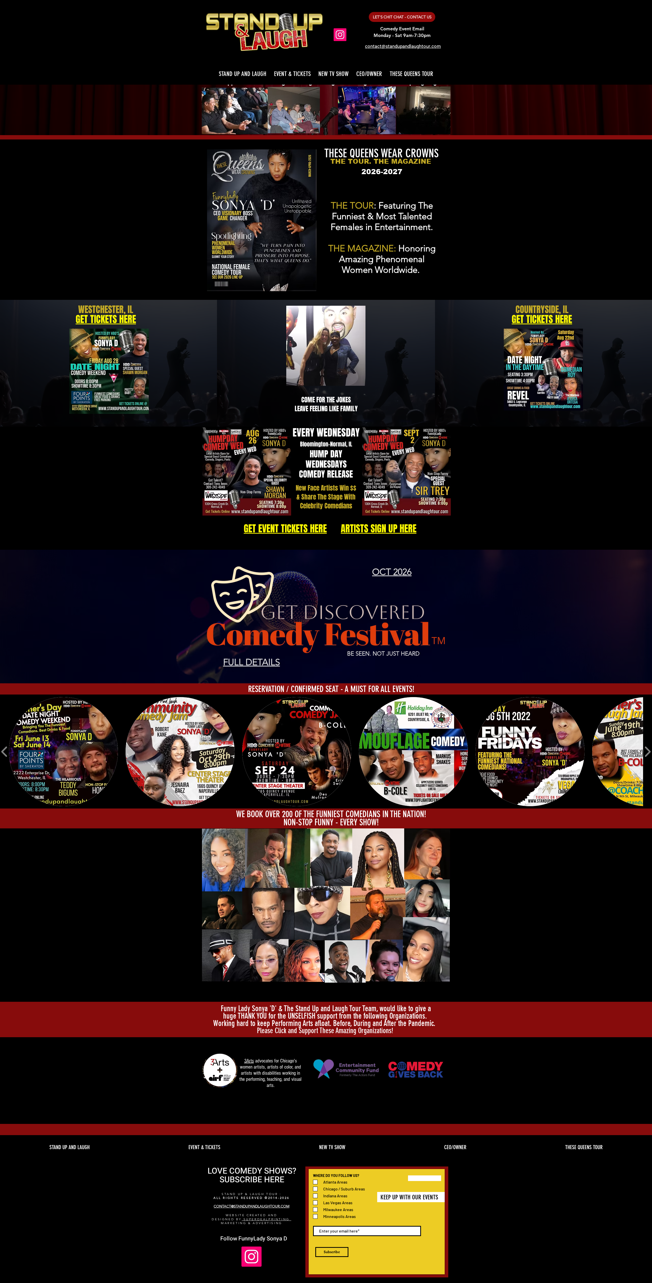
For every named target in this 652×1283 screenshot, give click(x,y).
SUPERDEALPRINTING (266, 1219)
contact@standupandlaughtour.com (403, 46)
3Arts (249, 1061)
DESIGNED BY (227, 1219)
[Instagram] (340, 34)
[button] (63, 751)
